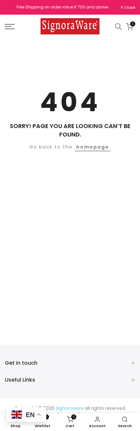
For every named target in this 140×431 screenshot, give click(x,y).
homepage (92, 147)
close (129, 7)
